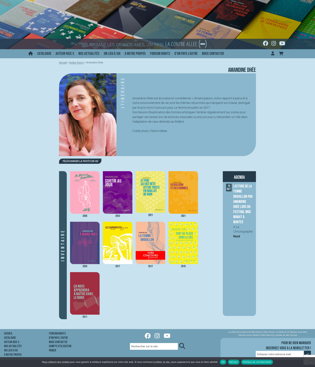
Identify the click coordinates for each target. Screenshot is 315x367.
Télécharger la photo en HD (80, 161)
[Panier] (281, 53)
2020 (85, 266)
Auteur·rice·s (65, 53)
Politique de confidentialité (257, 362)
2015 (183, 266)
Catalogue (44, 53)
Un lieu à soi (112, 53)
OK (223, 362)
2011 (85, 317)
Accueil (63, 62)
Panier (52, 350)
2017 (117, 266)
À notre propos (135, 53)
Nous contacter (213, 53)
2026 (85, 216)
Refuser (234, 362)
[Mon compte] (273, 53)
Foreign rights (160, 53)
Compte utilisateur (60, 346)
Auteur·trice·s (76, 62)
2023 (117, 216)
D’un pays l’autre (186, 53)
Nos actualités (88, 53)
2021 (150, 215)
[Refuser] (311, 362)
